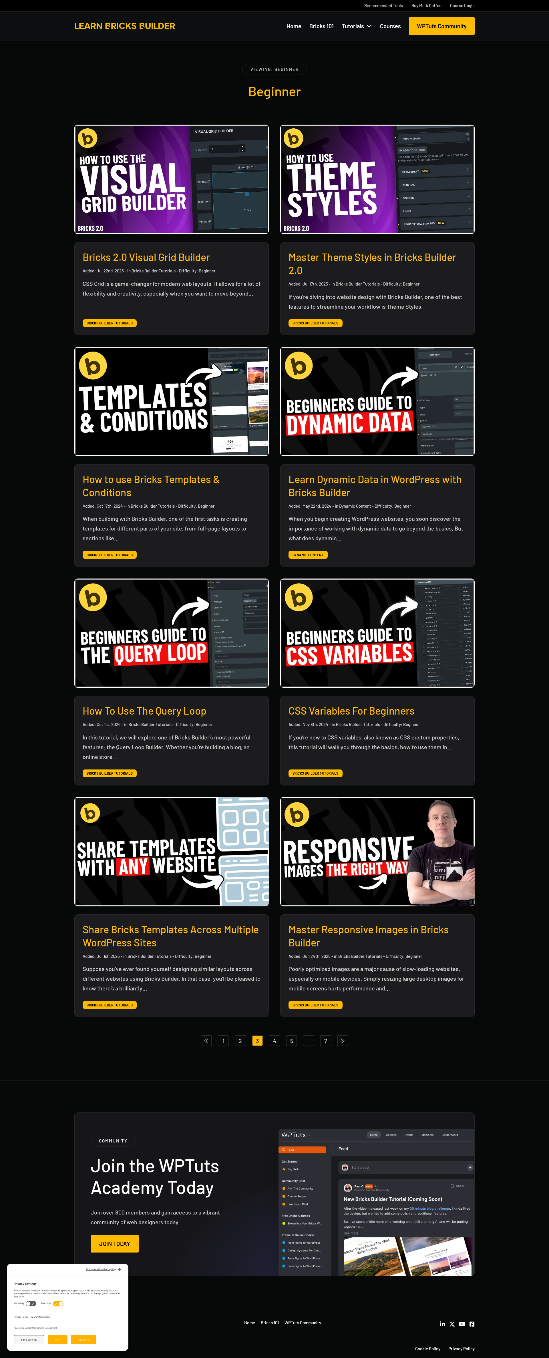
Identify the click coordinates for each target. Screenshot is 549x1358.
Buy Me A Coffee (426, 5)
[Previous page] (206, 1040)
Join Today (114, 1243)
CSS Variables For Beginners (352, 710)
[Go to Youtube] (462, 1324)
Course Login (462, 5)
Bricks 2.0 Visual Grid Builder (146, 257)
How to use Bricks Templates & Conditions (151, 485)
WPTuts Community (442, 26)
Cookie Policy (427, 1348)
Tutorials (353, 26)
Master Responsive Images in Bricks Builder (369, 935)
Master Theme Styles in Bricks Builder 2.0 (372, 263)
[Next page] (343, 1040)
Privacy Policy (461, 1348)
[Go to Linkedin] (442, 1324)
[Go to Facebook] (472, 1324)
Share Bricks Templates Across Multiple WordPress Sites (171, 935)
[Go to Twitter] (452, 1324)
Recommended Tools (383, 5)
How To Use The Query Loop (144, 710)
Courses (390, 26)
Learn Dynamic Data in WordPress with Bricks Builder (375, 485)
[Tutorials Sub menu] (369, 26)
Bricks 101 (321, 26)
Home (294, 26)
